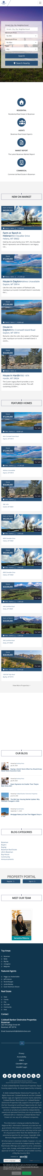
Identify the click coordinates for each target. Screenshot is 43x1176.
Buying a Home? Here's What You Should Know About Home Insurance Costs (21, 770)
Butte (5, 959)
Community (5, 857)
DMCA (21, 1060)
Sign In (31, 881)
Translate (36, 1161)
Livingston (7, 964)
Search (24, 55)
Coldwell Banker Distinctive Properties (26, 794)
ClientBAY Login (21, 1064)
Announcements (7, 859)
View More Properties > (21, 685)
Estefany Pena (20, 763)
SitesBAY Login (21, 1067)
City (5, 1002)
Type (7, 46)
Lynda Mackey (8, 984)
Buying (3, 847)
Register (10, 881)
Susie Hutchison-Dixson (12, 987)
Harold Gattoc (20, 809)
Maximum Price (11, 39)
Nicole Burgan (8, 982)
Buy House (5, 854)
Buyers (3, 845)
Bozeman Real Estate (9, 849)
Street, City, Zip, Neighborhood (16, 25)
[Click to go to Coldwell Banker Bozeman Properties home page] (3, 3)
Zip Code (7, 1004)
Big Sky (6, 961)
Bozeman (4, 842)
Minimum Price (11, 33)
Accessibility (21, 1057)
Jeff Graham (8, 979)
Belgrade (7, 966)
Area (5, 1009)
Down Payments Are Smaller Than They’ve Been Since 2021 (19, 785)
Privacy (21, 1053)
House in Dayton (12, 281)
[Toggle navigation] (40, 3)
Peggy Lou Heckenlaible (11, 977)
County (6, 999)
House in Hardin (11, 375)
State (5, 997)
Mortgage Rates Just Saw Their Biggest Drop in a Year (21, 815)
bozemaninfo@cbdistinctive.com (18, 1031)
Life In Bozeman (7, 852)
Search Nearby (23, 63)
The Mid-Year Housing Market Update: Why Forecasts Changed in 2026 (20, 800)
